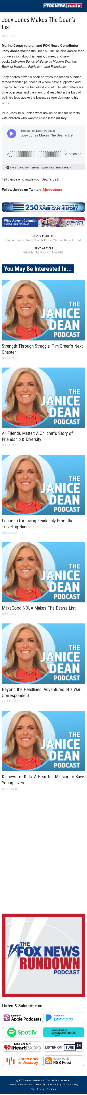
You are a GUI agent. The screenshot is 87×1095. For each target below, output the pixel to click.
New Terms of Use (47, 1084)
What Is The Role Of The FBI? (43, 252)
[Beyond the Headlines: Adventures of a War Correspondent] (43, 653)
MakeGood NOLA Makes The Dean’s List (39, 608)
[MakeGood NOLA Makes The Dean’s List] (43, 572)
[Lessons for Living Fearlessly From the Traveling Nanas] (43, 485)
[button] (16, 6)
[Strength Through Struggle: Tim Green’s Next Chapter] (43, 310)
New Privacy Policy (20, 1084)
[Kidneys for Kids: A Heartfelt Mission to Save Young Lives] (43, 741)
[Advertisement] (43, 855)
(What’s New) (70, 1084)
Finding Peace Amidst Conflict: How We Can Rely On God (43, 240)
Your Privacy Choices (43, 1089)
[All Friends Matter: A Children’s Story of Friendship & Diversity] (43, 398)
